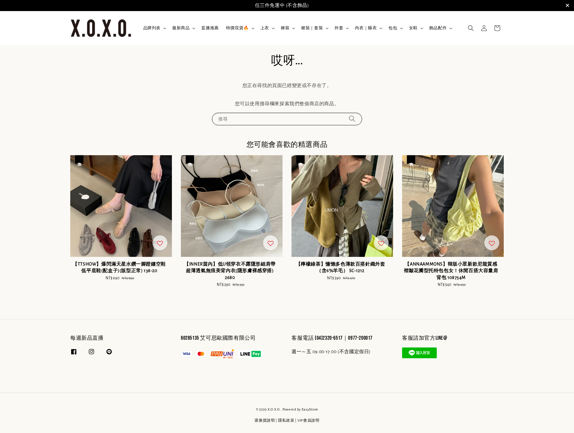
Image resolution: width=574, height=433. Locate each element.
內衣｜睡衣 (366, 28)
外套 (339, 28)
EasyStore (310, 409)
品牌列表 (152, 28)
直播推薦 (210, 28)
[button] (470, 28)
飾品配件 (438, 28)
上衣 (264, 28)
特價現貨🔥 (237, 28)
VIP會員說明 (308, 421)
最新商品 (181, 28)
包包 (392, 28)
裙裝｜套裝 (312, 28)
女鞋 (413, 28)
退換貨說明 (264, 421)
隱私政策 (286, 421)
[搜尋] (352, 119)
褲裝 (285, 28)
